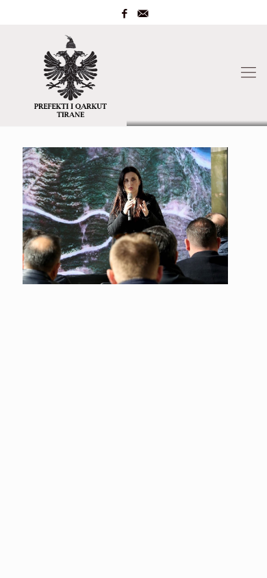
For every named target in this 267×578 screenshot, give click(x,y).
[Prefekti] (133, 73)
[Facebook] (125, 14)
